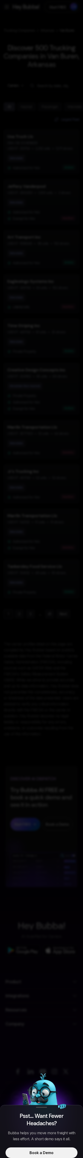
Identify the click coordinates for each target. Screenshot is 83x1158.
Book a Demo (41, 1152)
